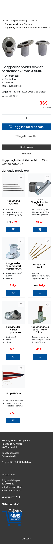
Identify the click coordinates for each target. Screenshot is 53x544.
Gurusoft (26, 538)
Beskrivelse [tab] (26, 147)
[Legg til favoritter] (21, 177)
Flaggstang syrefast (13, 202)
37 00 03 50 (8, 483)
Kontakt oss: (8, 474)
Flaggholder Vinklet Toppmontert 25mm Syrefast (13, 330)
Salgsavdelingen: (11, 480)
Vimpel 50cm (13, 393)
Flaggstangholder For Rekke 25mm (40, 330)
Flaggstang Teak (39, 266)
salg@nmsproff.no (12, 487)
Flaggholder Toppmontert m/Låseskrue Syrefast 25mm (13, 266)
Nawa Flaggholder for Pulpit (39, 202)
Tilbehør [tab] (26, 153)
